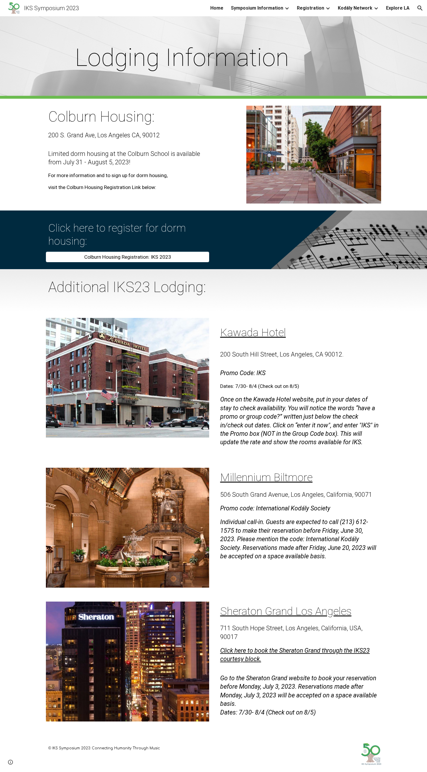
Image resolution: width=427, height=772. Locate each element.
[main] (185, 57)
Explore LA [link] (398, 8)
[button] (420, 8)
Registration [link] (310, 8)
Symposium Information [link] (257, 8)
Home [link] (216, 8)
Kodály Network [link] (355, 8)
